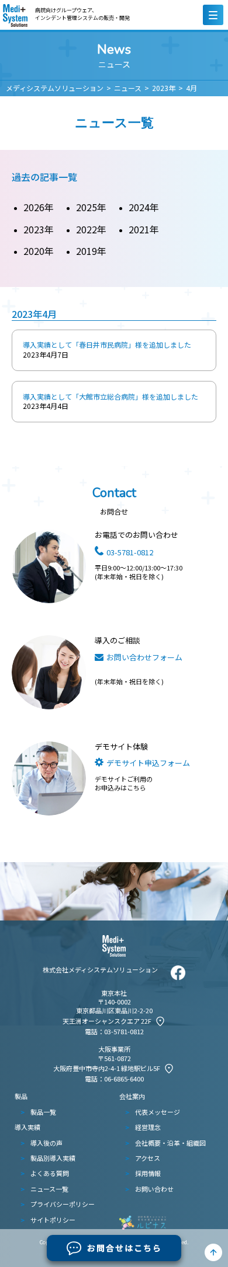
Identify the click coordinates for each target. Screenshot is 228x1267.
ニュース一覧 (49, 1189)
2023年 (163, 88)
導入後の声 (46, 1142)
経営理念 (148, 1127)
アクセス (147, 1158)
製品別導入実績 (52, 1158)
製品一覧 (43, 1111)
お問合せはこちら (124, 1248)
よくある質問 (49, 1173)
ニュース (127, 88)
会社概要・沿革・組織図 (170, 1142)
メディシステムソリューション (54, 88)
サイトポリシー (52, 1219)
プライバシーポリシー (62, 1204)
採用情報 (148, 1173)
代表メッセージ (157, 1111)
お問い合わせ (154, 1189)
